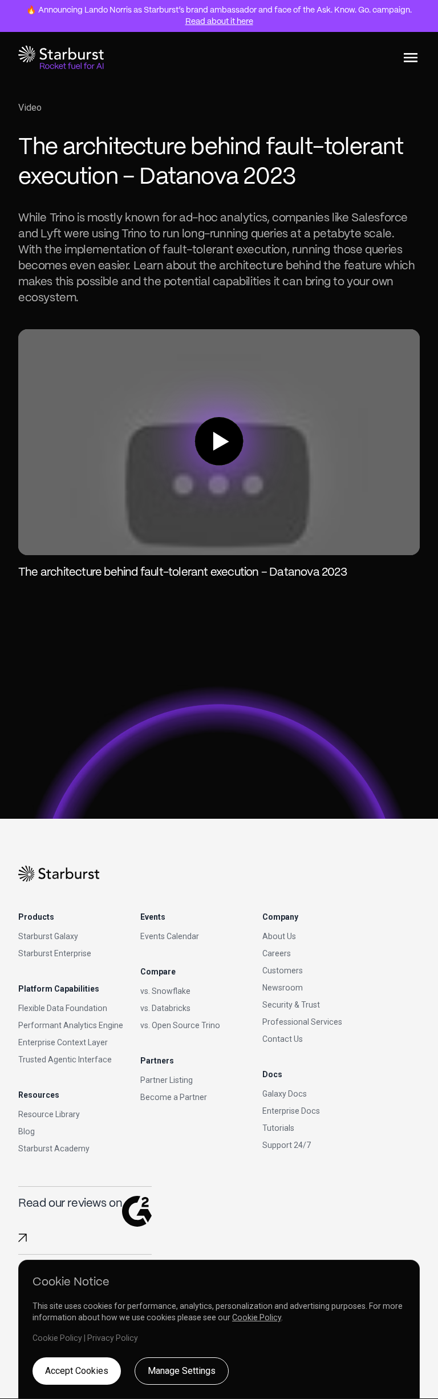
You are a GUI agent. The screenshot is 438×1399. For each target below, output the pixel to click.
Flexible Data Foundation (62, 1008)
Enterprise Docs (291, 1110)
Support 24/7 (286, 1145)
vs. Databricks (165, 1008)
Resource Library (49, 1114)
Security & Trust (291, 1004)
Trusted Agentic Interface (65, 1059)
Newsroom (282, 987)
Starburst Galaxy (48, 936)
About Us (279, 936)
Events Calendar (169, 936)
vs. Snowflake (165, 991)
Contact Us (282, 1039)
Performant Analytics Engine (70, 1025)
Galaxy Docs (284, 1093)
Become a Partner (173, 1097)
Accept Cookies (76, 1370)
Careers (276, 953)
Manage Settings (182, 1370)
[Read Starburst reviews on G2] (22, 1238)
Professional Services (302, 1021)
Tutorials (278, 1128)
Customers (282, 970)
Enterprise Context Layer (63, 1042)
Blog (26, 1131)
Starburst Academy (54, 1148)
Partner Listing (166, 1080)
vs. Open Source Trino (180, 1025)
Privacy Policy (112, 1338)
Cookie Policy (256, 1317)
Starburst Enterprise (54, 953)
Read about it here (219, 22)
